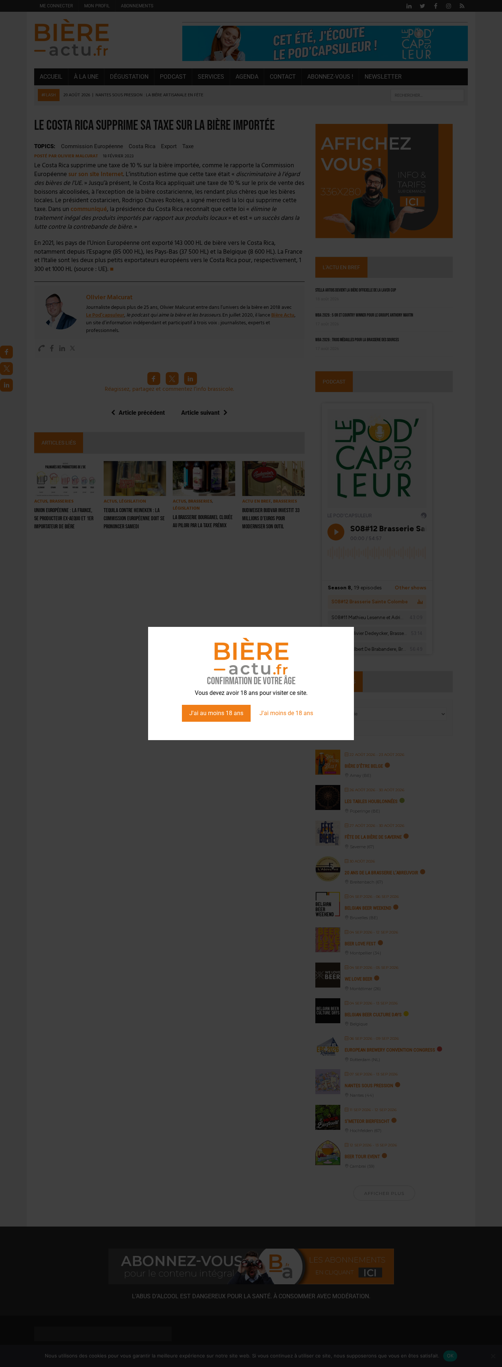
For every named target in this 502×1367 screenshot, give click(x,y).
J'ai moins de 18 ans (286, 713)
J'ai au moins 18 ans (216, 713)
